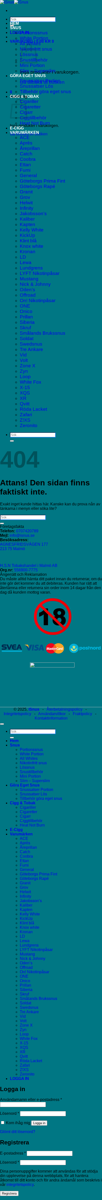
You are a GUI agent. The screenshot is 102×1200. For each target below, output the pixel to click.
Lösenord (9, 1113)
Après (26, 142)
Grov (25, 197)
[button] (19, 32)
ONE (25, 306)
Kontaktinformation (51, 718)
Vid (23, 354)
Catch (26, 153)
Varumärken (24, 132)
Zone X (27, 365)
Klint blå (28, 240)
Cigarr (25, 816)
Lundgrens (31, 267)
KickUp (27, 235)
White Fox (30, 382)
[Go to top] (2, 724)
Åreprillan (30, 148)
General (28, 175)
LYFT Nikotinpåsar (39, 273)
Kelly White (32, 229)
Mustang (29, 278)
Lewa (25, 262)
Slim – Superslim (37, 70)
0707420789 (27, 531)
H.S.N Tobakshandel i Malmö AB (28, 565)
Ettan (25, 164)
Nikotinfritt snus (33, 763)
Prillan (26, 316)
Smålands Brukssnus (42, 333)
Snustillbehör (31, 772)
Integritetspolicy (17, 714)
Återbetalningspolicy (64, 709)
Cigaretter (30, 106)
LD (23, 257)
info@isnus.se (22, 535)
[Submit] (12, 441)
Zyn (24, 371)
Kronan (27, 251)
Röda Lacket (33, 409)
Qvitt (24, 403)
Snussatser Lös (36, 86)
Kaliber (27, 219)
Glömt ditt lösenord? (17, 1132)
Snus (15, 28)
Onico (26, 311)
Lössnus (27, 767)
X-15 (25, 387)
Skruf (25, 327)
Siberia (27, 322)
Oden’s (27, 289)
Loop (25, 376)
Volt (24, 360)
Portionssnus (34, 32)
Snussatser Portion (40, 80)
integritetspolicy (20, 1184)
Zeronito (28, 425)
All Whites (29, 758)
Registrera (9, 1193)
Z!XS (25, 420)
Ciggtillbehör (33, 117)
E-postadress (13, 1153)
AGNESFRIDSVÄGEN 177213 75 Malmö (24, 546)
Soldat (26, 338)
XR (23, 398)
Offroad (28, 295)
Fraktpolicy (82, 714)
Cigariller (29, 101)
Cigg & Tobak (24, 96)
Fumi (25, 170)
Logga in (39, 1123)
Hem (14, 23)
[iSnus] (14, 2)
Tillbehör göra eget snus (45, 91)
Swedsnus (31, 344)
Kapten (27, 224)
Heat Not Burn (35, 123)
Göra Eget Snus (28, 76)
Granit (26, 191)
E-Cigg (17, 128)
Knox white (31, 246)
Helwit (26, 202)
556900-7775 (26, 570)
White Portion (34, 38)
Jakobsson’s (33, 213)
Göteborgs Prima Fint (42, 181)
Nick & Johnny (35, 284)
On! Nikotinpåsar (37, 300)
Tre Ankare (31, 349)
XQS (25, 392)
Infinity (26, 208)
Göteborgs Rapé (37, 186)
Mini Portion (32, 65)
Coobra (28, 159)
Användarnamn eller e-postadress (31, 1099)
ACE (25, 137)
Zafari (26, 414)
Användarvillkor (52, 714)
